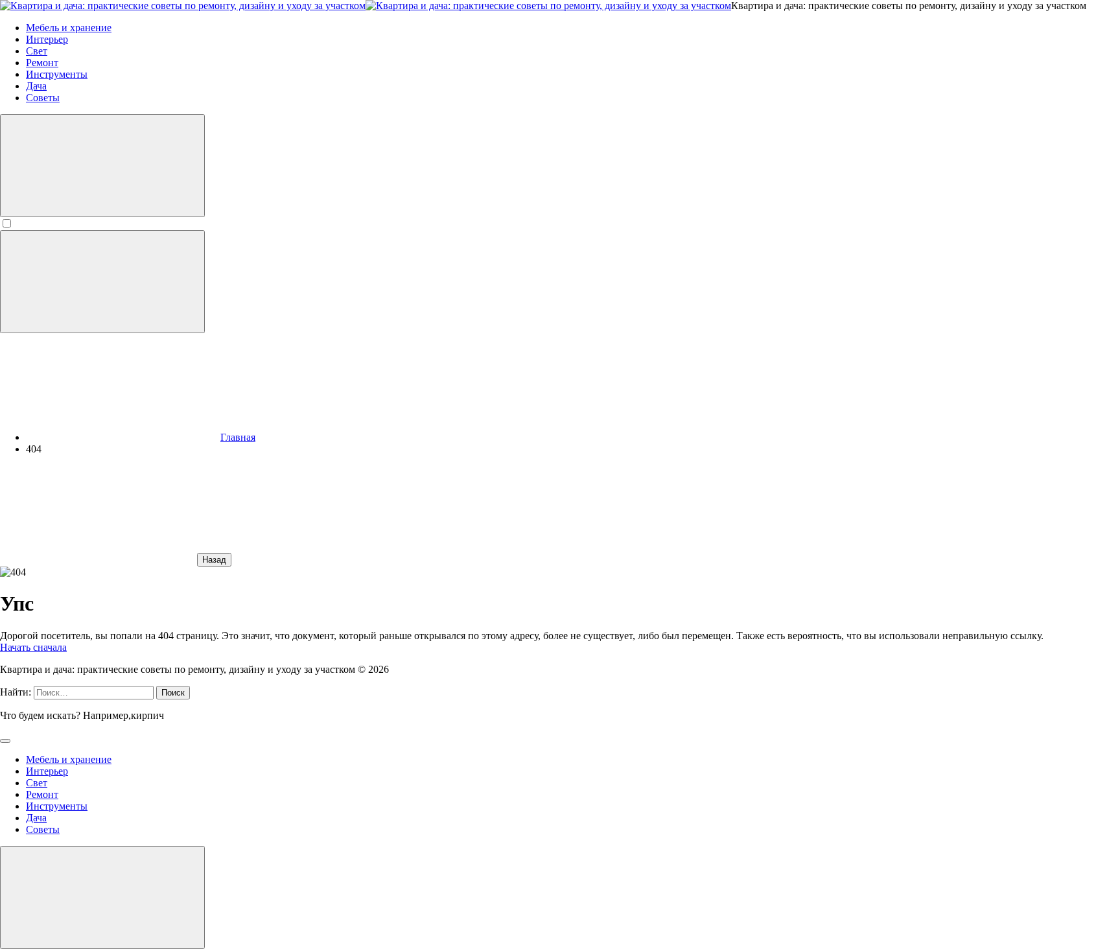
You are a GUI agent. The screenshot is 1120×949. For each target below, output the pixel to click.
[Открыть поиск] (102, 165)
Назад (214, 560)
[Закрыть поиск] (5, 741)
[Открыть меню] (102, 281)
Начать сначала (33, 647)
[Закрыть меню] (102, 897)
